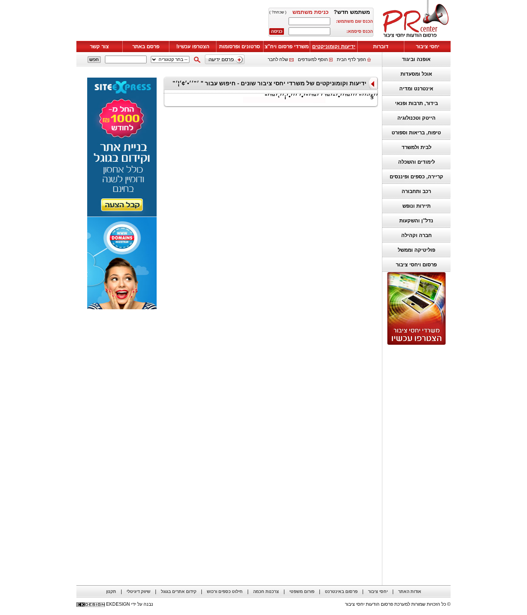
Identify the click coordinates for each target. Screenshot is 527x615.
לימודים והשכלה (416, 162)
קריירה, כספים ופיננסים (416, 177)
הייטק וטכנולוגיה (416, 118)
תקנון (111, 591)
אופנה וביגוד (416, 59)
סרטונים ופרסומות (239, 46)
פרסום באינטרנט (341, 591)
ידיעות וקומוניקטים (333, 46)
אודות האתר (409, 591)
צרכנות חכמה (266, 591)
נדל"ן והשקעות (416, 221)
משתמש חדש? (352, 12)
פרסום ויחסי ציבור (416, 265)
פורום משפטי (301, 591)
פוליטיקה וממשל (416, 250)
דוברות (380, 46)
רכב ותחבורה (416, 191)
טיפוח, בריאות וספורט (416, 133)
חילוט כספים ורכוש (225, 591)
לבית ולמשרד (416, 147)
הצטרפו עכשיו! (192, 46)
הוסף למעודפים (313, 59)
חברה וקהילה (416, 235)
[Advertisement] (169, 22)
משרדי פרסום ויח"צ (287, 46)
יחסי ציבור (427, 46)
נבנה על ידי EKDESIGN (129, 604)
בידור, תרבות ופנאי (416, 103)
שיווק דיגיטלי (138, 591)
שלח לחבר (278, 59)
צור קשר (99, 46)
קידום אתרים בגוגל (178, 591)
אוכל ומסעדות (416, 74)
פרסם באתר (145, 46)
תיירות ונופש (416, 206)
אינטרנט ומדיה (416, 88)
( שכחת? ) (277, 12)
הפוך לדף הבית (351, 59)
